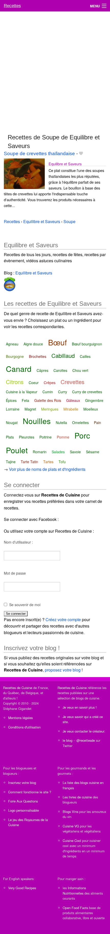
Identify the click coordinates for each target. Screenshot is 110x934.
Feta (25, 400)
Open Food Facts (75, 907)
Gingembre (94, 400)
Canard (18, 368)
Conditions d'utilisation (24, 727)
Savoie (75, 451)
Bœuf (57, 342)
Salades (58, 451)
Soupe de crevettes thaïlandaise (39, 153)
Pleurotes (26, 437)
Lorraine (12, 409)
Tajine (11, 461)
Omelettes (80, 422)
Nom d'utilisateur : (18, 542)
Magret (30, 409)
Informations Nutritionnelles (74, 890)
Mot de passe (15, 573)
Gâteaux (73, 400)
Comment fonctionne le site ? (29, 792)
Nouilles (37, 420)
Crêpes (50, 382)
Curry (62, 391)
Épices (11, 400)
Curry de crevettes (87, 391)
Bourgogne (15, 356)
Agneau (12, 343)
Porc (82, 435)
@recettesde (85, 740)
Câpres (42, 370)
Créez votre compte (63, 619)
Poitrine (45, 437)
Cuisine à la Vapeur (21, 391)
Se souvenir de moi (24, 604)
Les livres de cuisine (77, 797)
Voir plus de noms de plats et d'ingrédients (47, 469)
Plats (10, 437)
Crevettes (72, 382)
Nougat (12, 422)
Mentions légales (20, 717)
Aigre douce (33, 343)
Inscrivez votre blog (22, 782)
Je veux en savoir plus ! (80, 707)
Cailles (85, 356)
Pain (97, 422)
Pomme (63, 437)
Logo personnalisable (23, 810)
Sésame (92, 451)
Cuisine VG (71, 826)
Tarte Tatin (29, 461)
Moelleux (90, 409)
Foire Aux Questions (23, 801)
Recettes (12, 5)
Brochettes (37, 356)
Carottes (60, 370)
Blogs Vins (70, 811)
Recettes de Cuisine (17, 687)
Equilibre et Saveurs (65, 163)
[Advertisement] (55, 70)
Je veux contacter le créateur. (84, 731)
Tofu (62, 461)
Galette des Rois (47, 400)
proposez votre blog (63, 670)
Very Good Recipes (22, 887)
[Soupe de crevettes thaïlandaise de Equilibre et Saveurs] (24, 173)
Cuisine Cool (72, 840)
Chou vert (80, 370)
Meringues (49, 409)
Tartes (48, 461)
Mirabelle (70, 409)
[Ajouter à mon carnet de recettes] (81, 153)
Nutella (61, 422)
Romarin (40, 451)
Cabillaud (63, 355)
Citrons (15, 382)
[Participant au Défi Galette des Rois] (9, 283)
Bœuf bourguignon (87, 343)
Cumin (47, 391)
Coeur (34, 382)
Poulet (17, 450)
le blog (67, 740)
